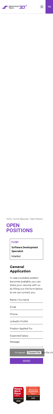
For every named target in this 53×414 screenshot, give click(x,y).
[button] (40, 7)
